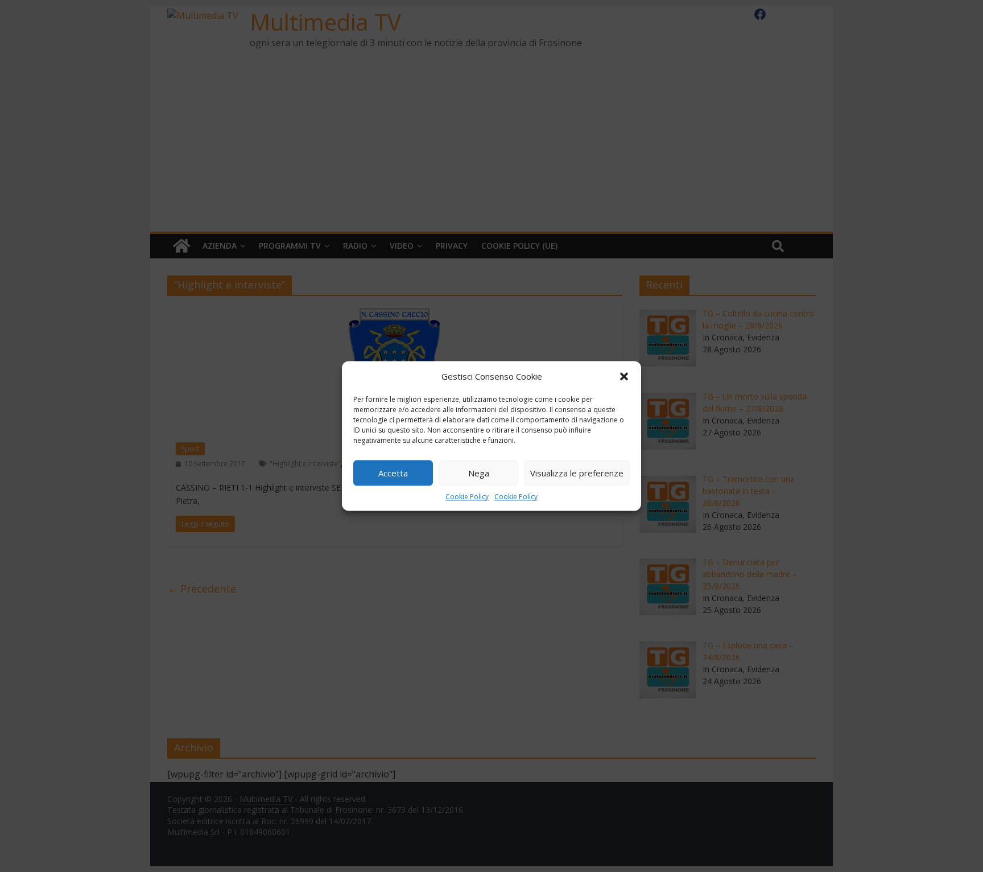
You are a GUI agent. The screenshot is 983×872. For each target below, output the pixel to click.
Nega (478, 473)
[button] (624, 376)
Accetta (393, 473)
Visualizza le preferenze (576, 473)
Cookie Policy (467, 496)
